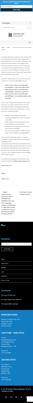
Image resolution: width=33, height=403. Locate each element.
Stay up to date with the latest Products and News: (16, 2)
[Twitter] (6, 236)
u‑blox (3, 173)
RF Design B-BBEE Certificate (9, 304)
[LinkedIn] (10, 236)
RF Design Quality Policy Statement (11, 299)
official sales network (20, 161)
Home (3, 47)
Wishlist (3, 268)
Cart (2, 272)
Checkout (4, 276)
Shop (2, 259)
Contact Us (4, 350)
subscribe (7, 249)
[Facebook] (3, 236)
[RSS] (14, 236)
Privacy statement (18, 389)
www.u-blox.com (6, 165)
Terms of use (5, 280)
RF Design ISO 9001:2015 (8, 295)
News (8, 47)
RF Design (9, 389)
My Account (4, 263)
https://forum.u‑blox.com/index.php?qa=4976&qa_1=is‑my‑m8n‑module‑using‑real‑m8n (18, 96)
